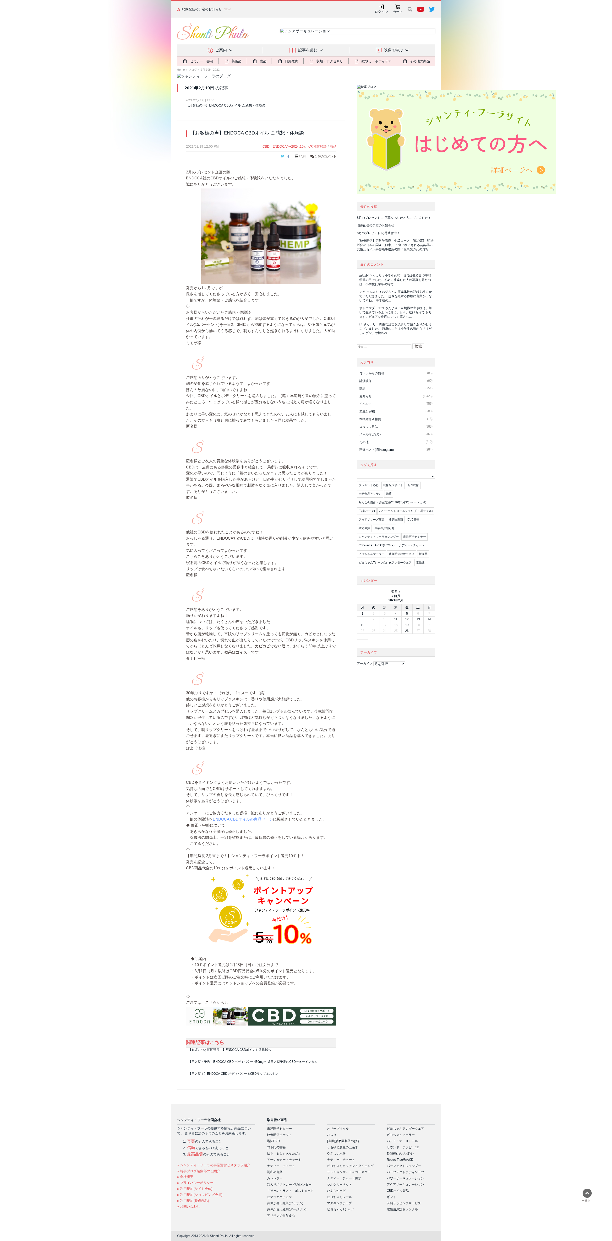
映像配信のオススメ (402, 554)
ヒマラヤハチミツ (279, 1197)
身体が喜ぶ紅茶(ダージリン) (286, 1209)
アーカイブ (364, 663)
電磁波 (420, 562)
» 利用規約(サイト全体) (195, 1189)
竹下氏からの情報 (371, 373)
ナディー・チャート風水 (344, 1178)
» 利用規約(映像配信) (193, 1201)
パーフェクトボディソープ (405, 1172)
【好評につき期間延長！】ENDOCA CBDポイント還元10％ (229, 1050)
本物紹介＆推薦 (370, 419)
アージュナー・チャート (284, 1159)
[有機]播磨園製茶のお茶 (343, 1141)
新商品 (423, 554)
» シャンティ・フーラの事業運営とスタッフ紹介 (213, 1165)
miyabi (363, 275)
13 (418, 619)
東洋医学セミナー (414, 536)
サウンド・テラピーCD (403, 1147)
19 (407, 625)
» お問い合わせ (188, 1206)
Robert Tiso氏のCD (400, 1159)
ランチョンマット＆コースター (349, 1172)
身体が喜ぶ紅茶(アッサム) (285, 1203)
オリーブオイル (338, 1128)
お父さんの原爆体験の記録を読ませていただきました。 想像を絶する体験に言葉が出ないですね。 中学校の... (395, 296)
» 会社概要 (185, 1177)
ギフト (391, 1197)
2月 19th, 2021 (210, 69)
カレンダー (275, 1178)
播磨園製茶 (396, 519)
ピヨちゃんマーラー (371, 554)
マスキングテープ (339, 1203)
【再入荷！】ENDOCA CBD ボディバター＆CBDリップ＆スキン (233, 1073)
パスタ (331, 1135)
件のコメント (325, 156)
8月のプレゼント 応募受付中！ (378, 233)
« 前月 (395, 596)
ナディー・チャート (412, 545)
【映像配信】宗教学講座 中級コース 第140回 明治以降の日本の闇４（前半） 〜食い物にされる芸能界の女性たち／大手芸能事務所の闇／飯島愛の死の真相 (395, 245)
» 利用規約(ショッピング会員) (200, 1195)
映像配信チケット (279, 1135)
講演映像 (365, 381)
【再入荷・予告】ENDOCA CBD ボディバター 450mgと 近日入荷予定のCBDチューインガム (252, 1062)
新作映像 (413, 485)
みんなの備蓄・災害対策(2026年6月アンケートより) (392, 502)
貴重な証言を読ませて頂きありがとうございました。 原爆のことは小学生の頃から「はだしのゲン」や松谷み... (395, 328)
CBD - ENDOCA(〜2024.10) (283, 146)
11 (395, 619)
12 (407, 619)
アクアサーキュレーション (405, 1184)
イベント (365, 404)
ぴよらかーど (336, 1191)
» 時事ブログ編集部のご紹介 (198, 1171)
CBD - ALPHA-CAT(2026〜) (376, 545)
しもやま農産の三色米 (342, 1147)
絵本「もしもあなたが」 (284, 1153)
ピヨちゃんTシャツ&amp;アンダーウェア (385, 562)
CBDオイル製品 (398, 1191)
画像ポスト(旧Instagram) (376, 449)
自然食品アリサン (370, 493)
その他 (364, 442)
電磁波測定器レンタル (402, 1209)
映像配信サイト (393, 485)
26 (407, 631)
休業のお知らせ (384, 528)
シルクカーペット (339, 1184)
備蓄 (389, 493)
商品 (333, 146)
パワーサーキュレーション (405, 1178)
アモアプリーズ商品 (371, 519)
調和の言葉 (275, 1172)
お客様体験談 (317, 146)
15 (362, 625)
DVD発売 (413, 519)
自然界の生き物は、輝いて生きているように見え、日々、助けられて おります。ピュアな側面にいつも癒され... (395, 312)
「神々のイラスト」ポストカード (290, 1191)
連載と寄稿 (367, 411)
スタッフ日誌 (368, 427)
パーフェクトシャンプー (404, 1166)
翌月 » (395, 591)
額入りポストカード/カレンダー (289, 1184)
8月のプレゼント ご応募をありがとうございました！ (394, 218)
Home (181, 69)
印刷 (302, 156)
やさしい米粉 (336, 1153)
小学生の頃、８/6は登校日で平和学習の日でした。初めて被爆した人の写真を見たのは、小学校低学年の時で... (395, 280)
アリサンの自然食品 (281, 1215)
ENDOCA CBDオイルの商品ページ (243, 819)
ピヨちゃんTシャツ (340, 1209)
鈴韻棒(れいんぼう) (400, 1153)
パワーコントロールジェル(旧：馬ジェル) (406, 511)
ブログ (192, 69)
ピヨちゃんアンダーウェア (405, 1128)
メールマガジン (370, 434)
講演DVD (273, 1141)
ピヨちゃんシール (339, 1197)
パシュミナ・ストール (402, 1141)
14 (429, 619)
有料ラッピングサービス (404, 1203)
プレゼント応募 (369, 485)
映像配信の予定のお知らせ (375, 225)
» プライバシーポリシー (195, 1183)
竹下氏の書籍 (276, 1147)
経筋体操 (364, 528)
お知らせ (365, 396)
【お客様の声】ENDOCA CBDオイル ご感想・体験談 (225, 105)
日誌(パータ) (367, 511)
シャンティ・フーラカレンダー (379, 536)
